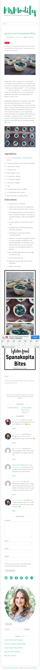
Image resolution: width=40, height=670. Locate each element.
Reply (14, 428)
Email (7, 548)
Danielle (25, 448)
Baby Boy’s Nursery (10, 656)
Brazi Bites (26, 107)
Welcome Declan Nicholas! (12, 652)
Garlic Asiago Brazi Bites (25, 158)
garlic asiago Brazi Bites (14, 120)
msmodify (11, 37)
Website (7, 556)
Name (7, 541)
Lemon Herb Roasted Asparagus (14, 640)
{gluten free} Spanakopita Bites (20, 33)
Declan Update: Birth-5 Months (14, 648)
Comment (7, 520)
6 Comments (30, 37)
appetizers (17, 396)
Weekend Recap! (12, 408)
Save (8, 43)
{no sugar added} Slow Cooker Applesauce (27, 410)
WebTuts (34, 668)
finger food (25, 396)
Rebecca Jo (26, 420)
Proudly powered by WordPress (11, 668)
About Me (8, 624)
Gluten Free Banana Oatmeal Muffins (15, 644)
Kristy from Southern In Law (20, 465)
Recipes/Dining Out (28, 395)
